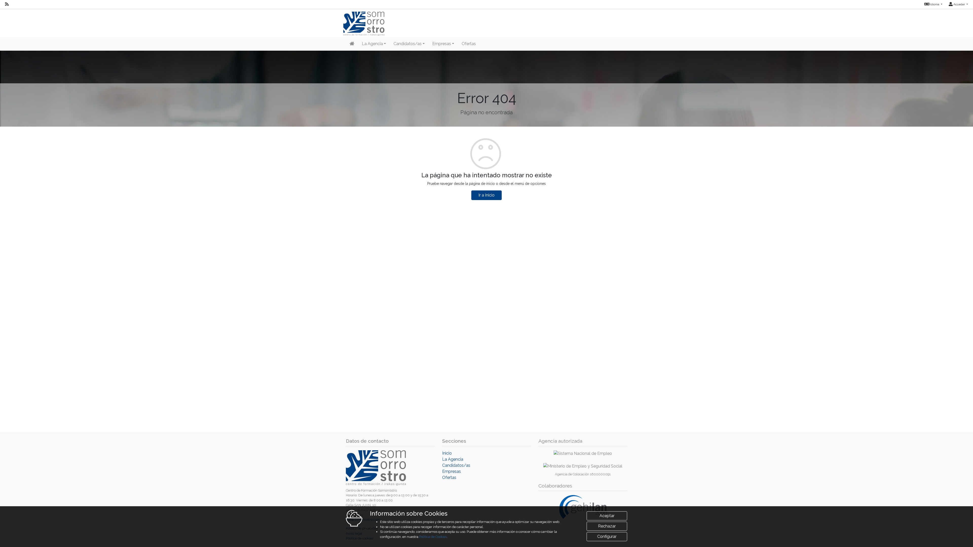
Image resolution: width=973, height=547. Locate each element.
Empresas (451, 471)
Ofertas (469, 43)
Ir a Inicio (486, 195)
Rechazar (607, 526)
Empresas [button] (441, 43)
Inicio (447, 453)
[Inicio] (352, 44)
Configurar (606, 536)
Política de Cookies (433, 537)
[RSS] (7, 4)
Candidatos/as (456, 465)
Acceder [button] (959, 4)
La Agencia (452, 459)
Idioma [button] (934, 4)
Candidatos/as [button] (408, 43)
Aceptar (607, 515)
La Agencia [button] (372, 43)
